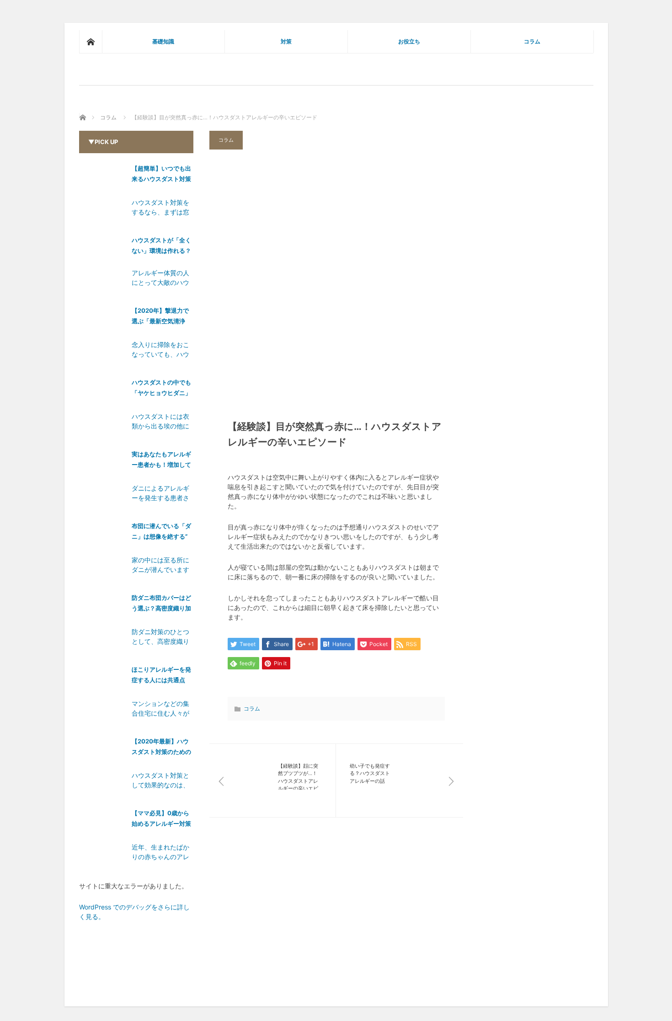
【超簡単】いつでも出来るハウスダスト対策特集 (161, 175)
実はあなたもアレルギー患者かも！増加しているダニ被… (161, 461)
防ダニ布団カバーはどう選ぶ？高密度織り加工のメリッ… (161, 604)
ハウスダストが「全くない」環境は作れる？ (161, 245)
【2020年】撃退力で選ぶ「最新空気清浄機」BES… (160, 317)
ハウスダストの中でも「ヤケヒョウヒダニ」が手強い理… (161, 389)
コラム (532, 41)
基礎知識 (163, 41)
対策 (286, 41)
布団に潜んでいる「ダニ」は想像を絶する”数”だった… (161, 533)
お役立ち (409, 41)
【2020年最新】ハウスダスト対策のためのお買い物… (161, 748)
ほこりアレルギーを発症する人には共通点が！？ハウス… (161, 676)
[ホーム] (90, 41)
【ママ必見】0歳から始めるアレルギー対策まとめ (161, 820)
